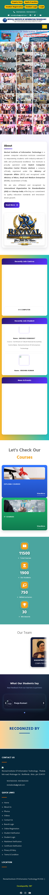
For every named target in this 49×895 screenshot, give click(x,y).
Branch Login (9, 824)
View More (41, 493)
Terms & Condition (11, 855)
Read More (10, 205)
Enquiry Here (17, 2)
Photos (7, 811)
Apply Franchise (31, 2)
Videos (7, 816)
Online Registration (11, 829)
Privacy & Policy (10, 850)
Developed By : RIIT (24, 886)
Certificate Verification (13, 846)
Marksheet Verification (13, 842)
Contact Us (8, 820)
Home (6, 803)
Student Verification (12, 833)
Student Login (31, 7)
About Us (7, 807)
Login (42, 7)
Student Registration (14, 7)
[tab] (24, 712)
